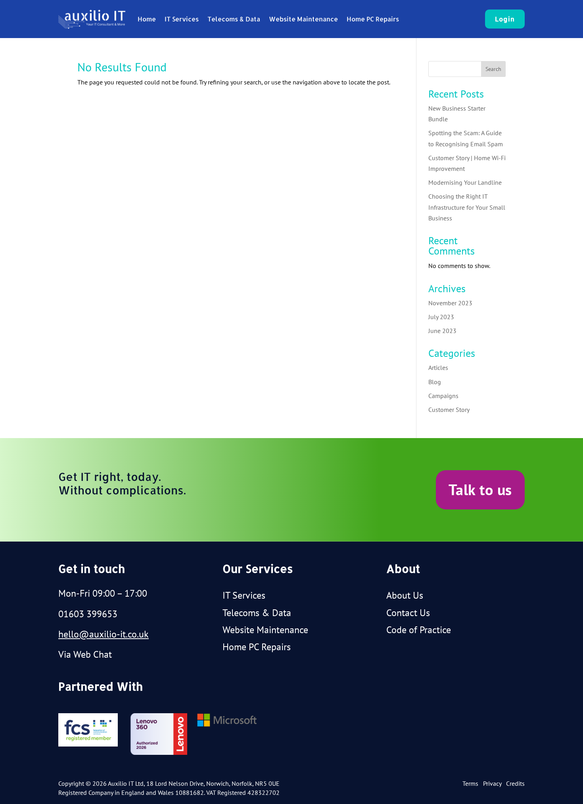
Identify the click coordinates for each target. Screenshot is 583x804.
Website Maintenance (303, 19)
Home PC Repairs (373, 19)
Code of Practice (418, 630)
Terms (470, 783)
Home (147, 19)
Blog (434, 382)
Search (493, 69)
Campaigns (443, 396)
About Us (404, 595)
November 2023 (450, 303)
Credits (515, 783)
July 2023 (441, 317)
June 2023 (442, 331)
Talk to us (480, 489)
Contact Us (408, 613)
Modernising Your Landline (465, 182)
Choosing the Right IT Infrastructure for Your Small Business (466, 207)
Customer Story (449, 409)
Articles (438, 367)
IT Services (182, 19)
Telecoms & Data (233, 19)
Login (505, 19)
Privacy (492, 783)
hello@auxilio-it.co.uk (103, 634)
